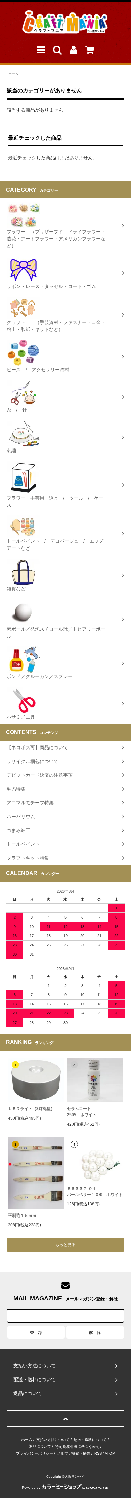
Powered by (31, 1487)
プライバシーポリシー (34, 1453)
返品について (40, 1446)
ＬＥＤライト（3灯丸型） (31, 1108)
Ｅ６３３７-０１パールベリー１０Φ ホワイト (95, 1191)
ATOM (110, 1453)
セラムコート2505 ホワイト (81, 1111)
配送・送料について (90, 1440)
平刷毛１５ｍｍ (22, 1215)
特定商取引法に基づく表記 (77, 1446)
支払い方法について (53, 1440)
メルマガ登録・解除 (73, 1453)
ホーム (13, 74)
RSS (98, 1453)
